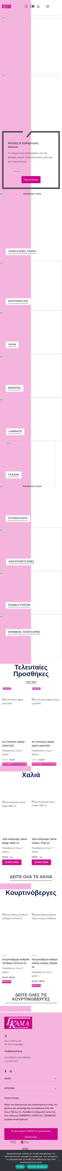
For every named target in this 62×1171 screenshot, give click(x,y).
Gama (4, 955)
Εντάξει (20, 1167)
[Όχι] (59, 1160)
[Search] (26, 6)
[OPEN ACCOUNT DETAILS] (38, 6)
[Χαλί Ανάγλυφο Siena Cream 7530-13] (46, 809)
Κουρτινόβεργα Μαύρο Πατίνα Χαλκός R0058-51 (45, 963)
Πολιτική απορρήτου (37, 1167)
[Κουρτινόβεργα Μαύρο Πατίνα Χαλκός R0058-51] (46, 927)
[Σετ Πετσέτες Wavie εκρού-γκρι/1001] (46, 712)
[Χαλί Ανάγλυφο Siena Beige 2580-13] (16, 809)
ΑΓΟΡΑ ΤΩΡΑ (12, 862)
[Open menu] (47, 6)
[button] (14, 764)
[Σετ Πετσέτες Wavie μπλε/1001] (16, 712)
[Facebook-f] (5, 1071)
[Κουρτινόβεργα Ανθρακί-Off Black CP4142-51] (16, 927)
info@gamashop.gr (13, 1051)
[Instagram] (11, 1071)
